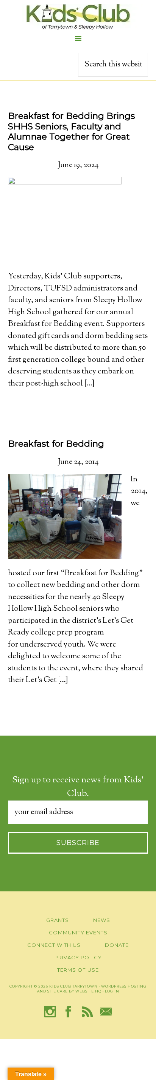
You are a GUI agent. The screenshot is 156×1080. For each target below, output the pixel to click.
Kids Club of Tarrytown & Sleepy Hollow (78, 17)
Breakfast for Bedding (56, 443)
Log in (112, 991)
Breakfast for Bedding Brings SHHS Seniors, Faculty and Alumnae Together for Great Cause (71, 131)
